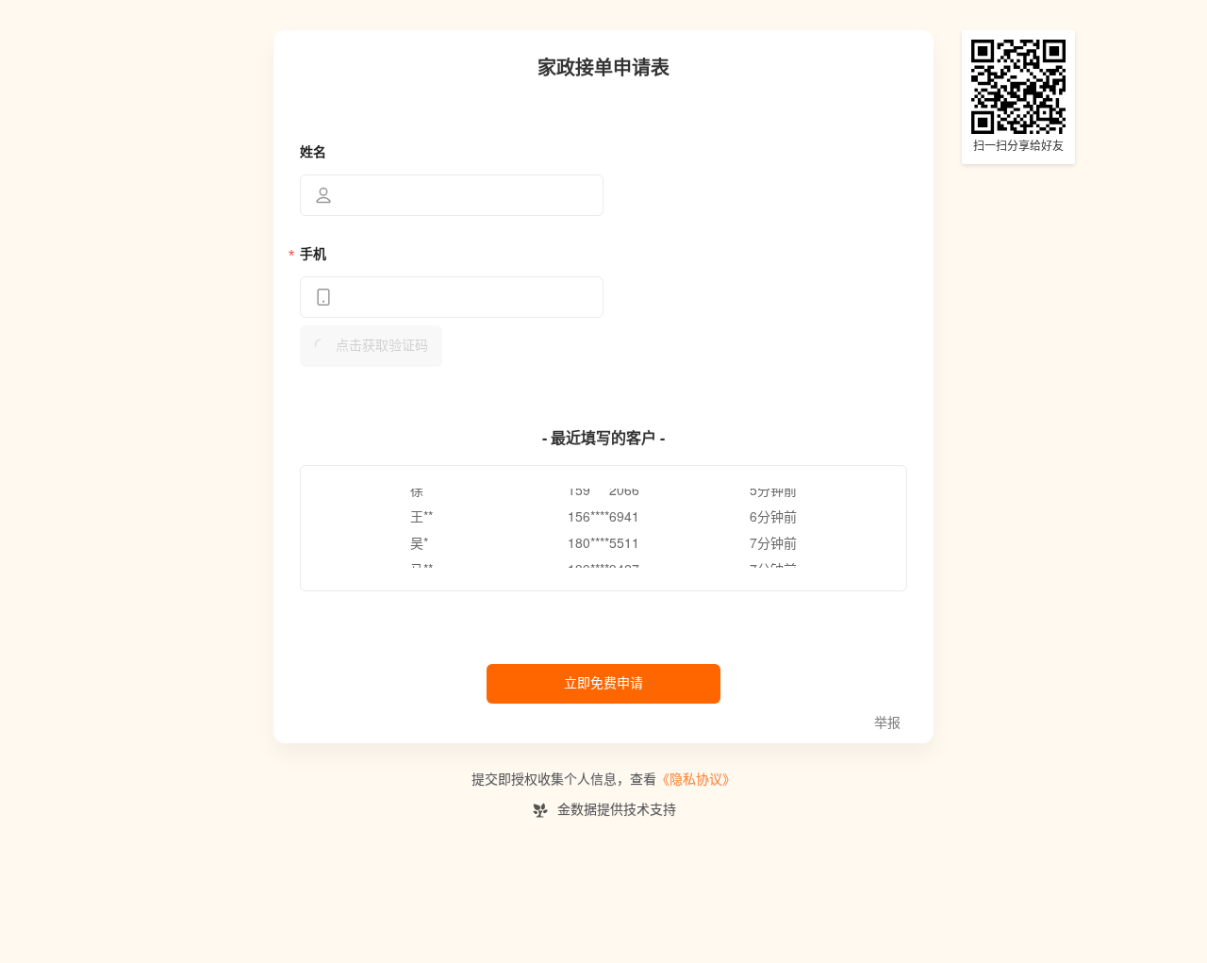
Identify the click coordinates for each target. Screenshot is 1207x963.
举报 (887, 723)
